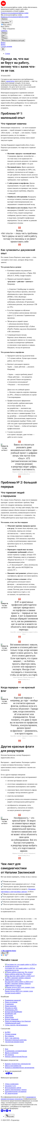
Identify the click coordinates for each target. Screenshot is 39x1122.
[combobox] (9, 1116)
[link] (4, 37)
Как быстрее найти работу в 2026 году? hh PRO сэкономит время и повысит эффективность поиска (19, 983)
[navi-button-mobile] (3, 49)
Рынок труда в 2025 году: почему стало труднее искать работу (19, 992)
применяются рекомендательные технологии (18, 1098)
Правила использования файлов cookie (14, 17)
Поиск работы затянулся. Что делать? (18, 974)
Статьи (7, 53)
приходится (10, 81)
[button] (3, 43)
